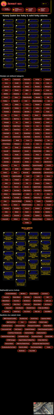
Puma (37, 161)
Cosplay (27, 126)
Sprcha (6, 79)
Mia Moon (23, 293)
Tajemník (15, 101)
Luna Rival (6, 304)
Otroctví (48, 133)
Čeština (5, 101)
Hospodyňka (47, 190)
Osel (49, 101)
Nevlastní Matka (17, 194)
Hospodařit (5, 219)
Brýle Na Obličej (23, 347)
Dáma (16, 97)
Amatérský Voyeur (7, 325)
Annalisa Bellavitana (11, 293)
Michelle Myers (37, 300)
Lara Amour (45, 293)
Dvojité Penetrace (27, 204)
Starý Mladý (27, 136)
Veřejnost (27, 169)
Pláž (27, 183)
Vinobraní (37, 122)
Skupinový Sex (47, 93)
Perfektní (6, 118)
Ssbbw (5, 172)
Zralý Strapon (18, 329)
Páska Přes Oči (27, 97)
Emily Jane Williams (43, 307)
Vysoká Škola (27, 147)
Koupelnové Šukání (37, 336)
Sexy (6, 83)
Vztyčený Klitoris (29, 332)
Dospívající (6, 133)
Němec (48, 176)
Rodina (27, 161)
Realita (16, 154)
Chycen (27, 208)
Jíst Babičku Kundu (23, 336)
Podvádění (49, 201)
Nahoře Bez (37, 190)
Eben (37, 144)
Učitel (48, 118)
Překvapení (48, 86)
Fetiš (27, 108)
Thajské (38, 201)
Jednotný (37, 90)
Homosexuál (17, 136)
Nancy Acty (37, 297)
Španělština (26, 165)
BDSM (16, 169)
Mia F (48, 297)
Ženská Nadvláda (37, 101)
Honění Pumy (34, 318)
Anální (6, 104)
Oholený (48, 144)
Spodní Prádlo (37, 118)
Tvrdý (6, 179)
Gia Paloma (48, 304)
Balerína (48, 212)
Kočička (37, 133)
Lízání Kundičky (17, 176)
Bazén (27, 212)
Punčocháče (17, 158)
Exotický (48, 104)
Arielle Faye (17, 311)
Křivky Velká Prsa (42, 340)
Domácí (27, 151)
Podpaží (17, 179)
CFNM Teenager (11, 340)
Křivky (37, 83)
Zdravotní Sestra (6, 140)
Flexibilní (6, 158)
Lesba (47, 108)
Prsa (37, 179)
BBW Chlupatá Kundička (10, 318)
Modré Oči (6, 197)
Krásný (6, 97)
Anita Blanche (19, 307)
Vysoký (17, 133)
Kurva (27, 140)
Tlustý (47, 111)
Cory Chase (27, 311)
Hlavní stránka (7, 9)
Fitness (6, 154)
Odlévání (48, 197)
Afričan (6, 194)
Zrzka (47, 90)
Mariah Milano (16, 297)
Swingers (37, 183)
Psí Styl (37, 79)
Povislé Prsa (37, 169)
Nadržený (5, 165)
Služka (6, 129)
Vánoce (5, 204)
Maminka (38, 97)
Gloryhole (16, 215)
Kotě (26, 101)
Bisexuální (16, 161)
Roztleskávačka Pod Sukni (8, 347)
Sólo (26, 93)
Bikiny (48, 151)
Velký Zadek (17, 86)
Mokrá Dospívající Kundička (45, 329)
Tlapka (6, 169)
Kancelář (6, 151)
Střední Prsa (37, 197)
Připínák (37, 104)
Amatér (17, 83)
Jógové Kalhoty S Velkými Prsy (26, 340)
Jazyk (27, 176)
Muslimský (21, 350)
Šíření (15, 172)
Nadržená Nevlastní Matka (8, 336)
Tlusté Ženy (17, 129)
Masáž (27, 122)
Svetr (22, 322)
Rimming (28, 201)
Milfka (27, 90)
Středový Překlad (37, 219)
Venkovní (47, 79)
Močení (6, 190)
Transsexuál (17, 79)
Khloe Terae (17, 304)
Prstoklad (6, 111)
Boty (38, 204)
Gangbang (16, 93)
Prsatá (27, 144)
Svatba (27, 222)
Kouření (49, 165)
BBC (47, 158)
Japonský (6, 86)
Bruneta (27, 186)
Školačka (37, 86)
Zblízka (16, 104)
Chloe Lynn (27, 304)
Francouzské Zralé (6, 329)
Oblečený (47, 154)
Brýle (6, 147)
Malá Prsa (16, 118)
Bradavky (27, 154)
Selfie (38, 176)
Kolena (49, 219)
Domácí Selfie (49, 336)
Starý (47, 147)
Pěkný (37, 154)
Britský (27, 86)
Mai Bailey (27, 297)
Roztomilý (25, 172)
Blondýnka (37, 93)
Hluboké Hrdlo (37, 151)
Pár (38, 194)
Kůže (6, 212)
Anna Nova (16, 300)
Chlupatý (6, 122)
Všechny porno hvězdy (43, 9)
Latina (37, 108)
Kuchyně (47, 208)
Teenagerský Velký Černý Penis (41, 343)
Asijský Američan (41, 332)
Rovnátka (27, 215)
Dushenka (6, 297)
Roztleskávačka (37, 172)
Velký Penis (37, 129)
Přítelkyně (16, 144)
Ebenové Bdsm (9, 343)
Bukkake (37, 212)
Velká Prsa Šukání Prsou (23, 343)
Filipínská (27, 197)
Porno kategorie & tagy (18, 9)
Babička (6, 93)
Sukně (47, 122)
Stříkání (48, 129)
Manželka (27, 111)
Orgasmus (47, 215)
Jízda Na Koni (47, 161)
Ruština (17, 108)
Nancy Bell (9, 307)
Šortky (16, 147)
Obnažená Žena (48, 172)
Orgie (5, 201)
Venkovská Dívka (20, 325)
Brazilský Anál (23, 318)
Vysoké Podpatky (37, 165)
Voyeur (15, 204)
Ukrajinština (27, 133)
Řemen (16, 90)
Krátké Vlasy (17, 126)
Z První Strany (6, 144)
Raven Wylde (37, 304)
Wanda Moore (6, 300)
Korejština (16, 208)
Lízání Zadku (32, 322)
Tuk (17, 122)
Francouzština (47, 186)
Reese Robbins (34, 293)
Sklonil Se (37, 136)
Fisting (47, 183)
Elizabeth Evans (31, 307)
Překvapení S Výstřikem (34, 325)
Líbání (27, 194)
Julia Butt (6, 311)
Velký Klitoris (27, 190)
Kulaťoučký (27, 79)
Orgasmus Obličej (45, 318)
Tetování (26, 115)
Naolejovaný (16, 151)
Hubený (48, 126)
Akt (27, 129)
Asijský (48, 169)
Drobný (27, 118)
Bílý (48, 97)
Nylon (27, 179)
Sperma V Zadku (48, 115)
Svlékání (37, 208)
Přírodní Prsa (38, 140)
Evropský (6, 108)
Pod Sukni (16, 190)
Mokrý (16, 212)
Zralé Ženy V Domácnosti (14, 332)
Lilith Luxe (48, 300)
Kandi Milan (48, 311)
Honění (37, 111)
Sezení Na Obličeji (16, 201)
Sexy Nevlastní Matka (36, 347)
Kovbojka (16, 197)
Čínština (26, 219)
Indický (6, 136)
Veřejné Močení (47, 325)
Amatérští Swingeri (30, 329)
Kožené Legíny (43, 322)
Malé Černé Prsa (11, 322)
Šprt (48, 140)
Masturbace (37, 158)
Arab (37, 126)
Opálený (37, 215)
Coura (27, 104)
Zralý (47, 83)
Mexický (48, 136)
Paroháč (5, 176)
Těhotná (16, 186)
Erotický (6, 215)
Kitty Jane (37, 311)
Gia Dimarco (27, 300)
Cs (45, 3)
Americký (6, 161)
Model (36, 115)
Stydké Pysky (37, 186)
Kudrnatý (6, 208)
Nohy (6, 90)
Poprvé (6, 186)
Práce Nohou (47, 179)
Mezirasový (16, 111)
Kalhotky (27, 158)
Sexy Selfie (32, 350)
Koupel (49, 204)
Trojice (16, 115)
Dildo (6, 183)
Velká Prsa (37, 147)
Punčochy (16, 183)
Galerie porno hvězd (30, 9)
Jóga (5, 115)
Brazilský (6, 126)
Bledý (17, 140)
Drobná (27, 83)
